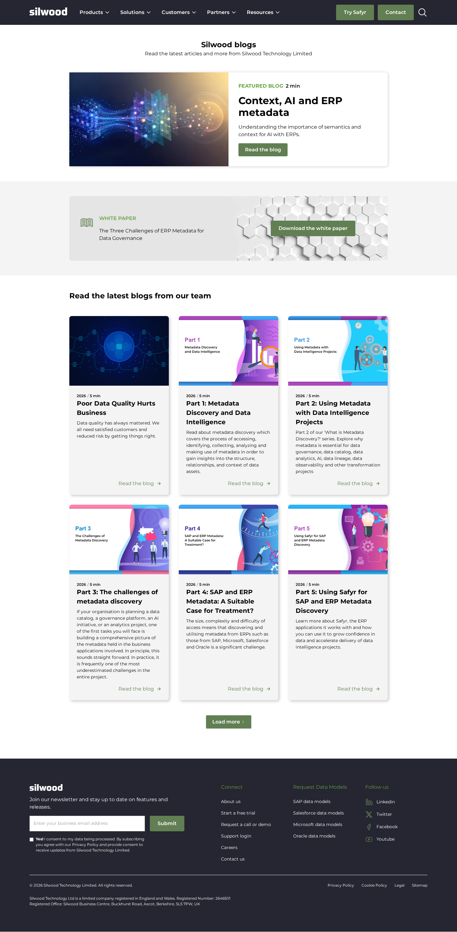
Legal (399, 885)
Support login (236, 836)
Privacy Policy (85, 844)
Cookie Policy (374, 885)
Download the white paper (313, 228)
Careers (229, 847)
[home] (48, 12)
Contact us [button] (233, 859)
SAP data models (311, 801)
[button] (95, 12)
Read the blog (263, 150)
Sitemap (419, 885)
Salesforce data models (318, 813)
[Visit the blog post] (119, 351)
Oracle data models (314, 836)
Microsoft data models (317, 824)
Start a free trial (238, 813)
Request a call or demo (246, 824)
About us (231, 801)
